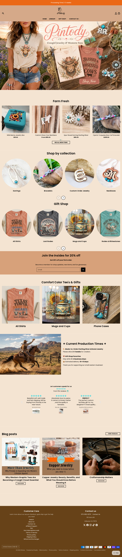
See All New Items (61, 142)
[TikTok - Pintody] (93, 525)
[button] (22, 402)
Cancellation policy (99, 550)
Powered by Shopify (32, 550)
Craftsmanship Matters (101, 477)
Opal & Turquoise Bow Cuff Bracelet (106, 135)
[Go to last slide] (1, 121)
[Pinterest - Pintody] (97, 525)
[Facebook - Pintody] (87, 525)
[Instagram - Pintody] (90, 525)
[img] (61, 389)
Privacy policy (53, 550)
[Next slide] (120, 121)
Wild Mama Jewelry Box (15, 135)
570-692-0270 (86, 514)
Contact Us (96, 514)
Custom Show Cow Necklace (46, 135)
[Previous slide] (59, 198)
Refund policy (43, 550)
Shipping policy (74, 550)
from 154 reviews (59, 391)
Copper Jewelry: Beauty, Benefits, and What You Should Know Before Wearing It (61, 480)
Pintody (23, 550)
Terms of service (63, 550)
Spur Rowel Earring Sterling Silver (76, 135)
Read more (21, 483)
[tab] (60, 139)
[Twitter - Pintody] (84, 525)
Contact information (86, 550)
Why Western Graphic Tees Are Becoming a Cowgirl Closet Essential (21, 478)
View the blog (113, 433)
